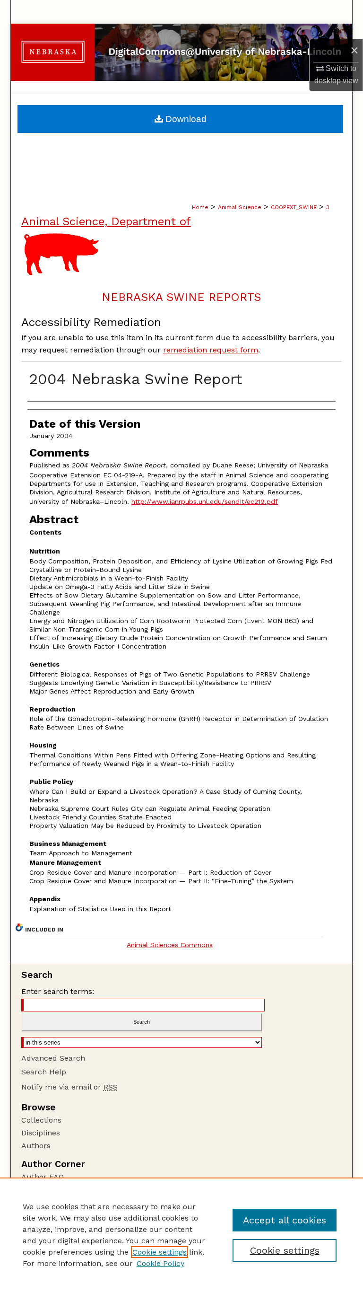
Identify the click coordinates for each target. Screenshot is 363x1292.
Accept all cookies (284, 1220)
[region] (181, 1235)
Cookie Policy (160, 1263)
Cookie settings (159, 1252)
